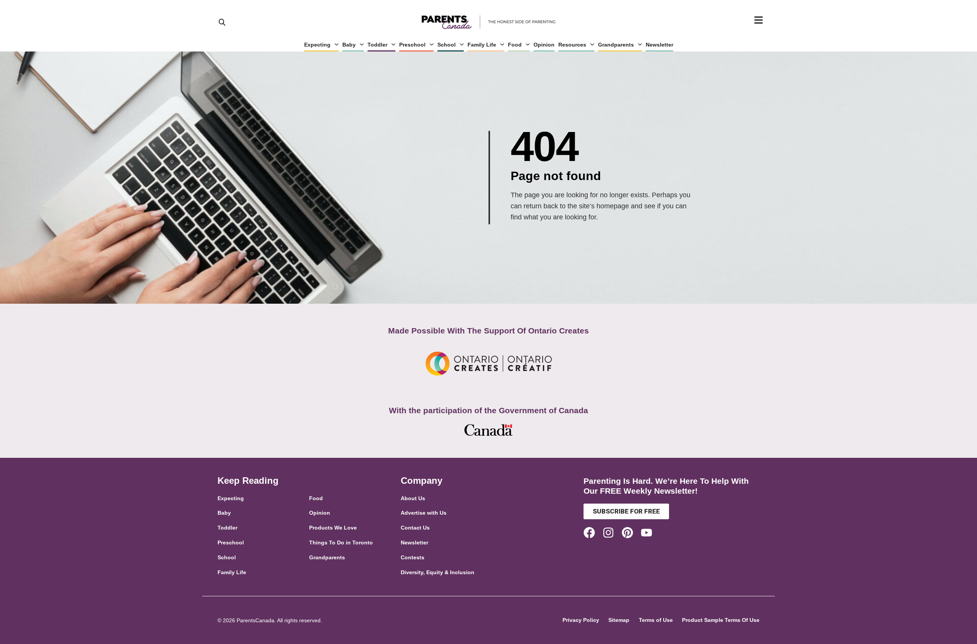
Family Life (482, 45)
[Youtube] (646, 532)
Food (515, 45)
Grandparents (616, 45)
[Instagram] (608, 532)
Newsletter (659, 45)
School (446, 45)
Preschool (412, 45)
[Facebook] (589, 532)
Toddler (377, 45)
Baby (349, 45)
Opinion (544, 45)
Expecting (317, 45)
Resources (572, 45)
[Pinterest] (627, 532)
